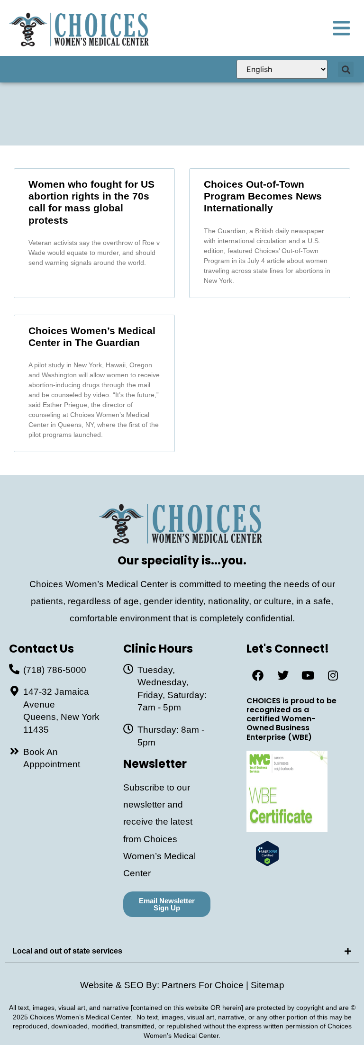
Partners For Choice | (206, 985)
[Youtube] (308, 675)
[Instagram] (333, 675)
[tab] (182, 951)
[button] (346, 69)
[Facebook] (257, 675)
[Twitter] (283, 675)
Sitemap (267, 985)
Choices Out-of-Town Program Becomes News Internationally (263, 196)
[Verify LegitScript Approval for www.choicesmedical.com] (267, 863)
